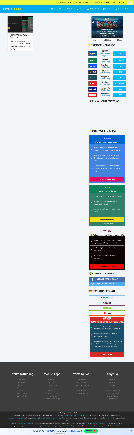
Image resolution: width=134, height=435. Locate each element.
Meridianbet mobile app (52, 399)
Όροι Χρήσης (112, 385)
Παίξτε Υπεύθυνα (112, 399)
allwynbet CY (21, 382)
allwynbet (105, 76)
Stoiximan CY (21, 388)
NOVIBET (63, 2)
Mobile (82, 9)
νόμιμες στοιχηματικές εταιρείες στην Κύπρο (72, 415)
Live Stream (95, 9)
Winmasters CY (22, 393)
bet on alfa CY (22, 396)
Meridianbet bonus (82, 393)
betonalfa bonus (82, 391)
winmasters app (52, 393)
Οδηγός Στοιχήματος (112, 393)
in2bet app (51, 380)
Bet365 (87, 2)
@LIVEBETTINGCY (105, 283)
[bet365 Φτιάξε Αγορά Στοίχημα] (20, 24)
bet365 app (52, 382)
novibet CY (21, 391)
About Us (112, 380)
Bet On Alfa (105, 2)
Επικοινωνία (112, 382)
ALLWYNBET (71, 2)
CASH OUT (109, 9)
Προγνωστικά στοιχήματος (16, 418)
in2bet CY (22, 380)
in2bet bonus (82, 380)
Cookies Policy (112, 388)
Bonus (72, 9)
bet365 (105, 59)
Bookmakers (58, 9)
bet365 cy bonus (82, 382)
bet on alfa (105, 88)
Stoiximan (95, 2)
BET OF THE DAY (123, 9)
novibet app (52, 391)
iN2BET (105, 51)
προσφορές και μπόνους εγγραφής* (43, 418)
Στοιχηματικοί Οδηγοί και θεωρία (21, 423)
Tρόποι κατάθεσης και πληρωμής (95, 423)
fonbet (105, 82)
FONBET (113, 2)
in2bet (80, 2)
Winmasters (105, 94)
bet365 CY (21, 385)
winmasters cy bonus (82, 388)
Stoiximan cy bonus (82, 385)
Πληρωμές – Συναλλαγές (112, 391)
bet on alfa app (52, 396)
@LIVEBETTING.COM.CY (108, 279)
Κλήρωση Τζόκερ (112, 396)
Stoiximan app (52, 385)
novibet (105, 71)
